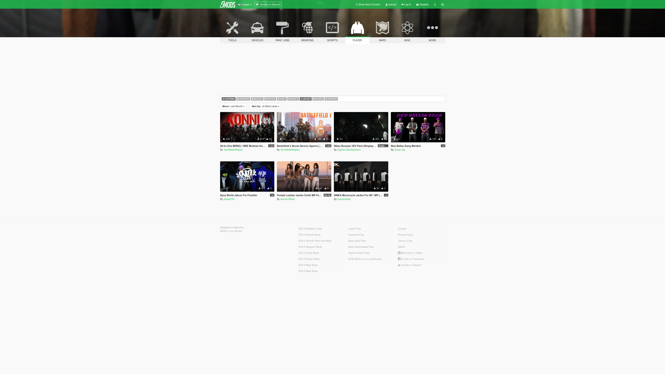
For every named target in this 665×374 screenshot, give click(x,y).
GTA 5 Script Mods (309, 253)
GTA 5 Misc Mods (308, 271)
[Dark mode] (435, 4)
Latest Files (354, 228)
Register (424, 4)
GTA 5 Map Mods (308, 265)
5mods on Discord (411, 265)
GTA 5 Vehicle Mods (310, 234)
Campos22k (344, 199)
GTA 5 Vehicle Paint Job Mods (315, 240)
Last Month (232, 106)
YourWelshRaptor (233, 149)
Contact (402, 228)
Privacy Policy (405, 234)
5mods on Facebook (412, 259)
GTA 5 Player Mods (309, 259)
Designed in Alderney (231, 227)
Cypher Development (349, 149)
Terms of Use (405, 240)
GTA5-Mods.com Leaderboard (365, 259)
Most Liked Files (357, 240)
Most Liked (265, 106)
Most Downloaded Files (361, 246)
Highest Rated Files (359, 253)
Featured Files (356, 234)
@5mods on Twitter (412, 253)
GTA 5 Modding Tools (310, 228)
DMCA (401, 246)
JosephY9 (229, 199)
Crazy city (399, 149)
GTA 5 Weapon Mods (310, 246)
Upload (392, 4)
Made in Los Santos (231, 231)
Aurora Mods (287, 199)
